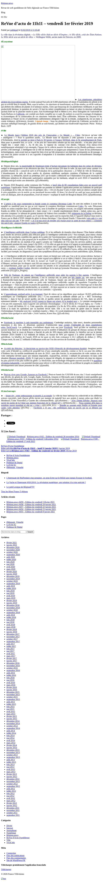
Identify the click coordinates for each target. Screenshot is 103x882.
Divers (9, 826)
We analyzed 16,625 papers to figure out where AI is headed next (48, 301)
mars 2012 (10, 801)
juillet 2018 (11, 617)
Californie (20, 114)
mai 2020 (10, 564)
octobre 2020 (12, 552)
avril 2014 (10, 740)
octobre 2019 (12, 581)
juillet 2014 (11, 733)
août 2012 (10, 789)
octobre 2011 (11, 813)
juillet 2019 (11, 588)
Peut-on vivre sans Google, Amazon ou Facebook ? (26, 374)
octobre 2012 (12, 784)
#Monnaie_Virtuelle (14, 467)
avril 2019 (10, 596)
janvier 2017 (11, 661)
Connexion (11, 853)
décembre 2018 (12, 605)
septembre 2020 (13, 555)
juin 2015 (10, 706)
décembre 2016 (12, 663)
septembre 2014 (13, 728)
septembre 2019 (13, 583)
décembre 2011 (12, 808)
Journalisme (11, 830)
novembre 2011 (13, 810)
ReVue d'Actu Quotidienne (12, 446)
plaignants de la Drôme (82, 213)
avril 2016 (10, 682)
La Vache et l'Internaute (46, 482)
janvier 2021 (11, 545)
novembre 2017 (13, 637)
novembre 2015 (13, 694)
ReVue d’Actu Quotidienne (18, 455)
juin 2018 (10, 620)
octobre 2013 (12, 755)
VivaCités (10, 460)
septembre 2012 (13, 786)
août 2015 (10, 702)
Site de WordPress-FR (15, 860)
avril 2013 (10, 769)
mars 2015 (10, 714)
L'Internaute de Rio (49, 478)
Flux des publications (15, 855)
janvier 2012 (11, 805)
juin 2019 (10, 591)
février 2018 (11, 629)
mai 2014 (10, 738)
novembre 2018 (13, 608)
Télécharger (6, 869)
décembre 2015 (12, 692)
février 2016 (11, 687)
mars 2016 (10, 685)
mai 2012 (10, 796)
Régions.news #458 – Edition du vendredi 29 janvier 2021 (31, 504)
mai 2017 (10, 651)
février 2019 (11, 600)
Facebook (68, 327)
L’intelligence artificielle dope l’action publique (24, 232)
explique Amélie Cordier (19, 268)
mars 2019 (10, 598)
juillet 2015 (11, 704)
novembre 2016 (13, 665)
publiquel (14, 30)
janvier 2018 (11, 632)
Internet (9, 828)
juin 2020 (10, 562)
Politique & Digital (14, 462)
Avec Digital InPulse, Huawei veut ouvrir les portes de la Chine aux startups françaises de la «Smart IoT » (51, 401)
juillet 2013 (11, 762)
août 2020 (10, 557)
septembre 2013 (13, 757)
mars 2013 (10, 772)
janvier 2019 (11, 603)
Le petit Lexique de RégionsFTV (20, 487)
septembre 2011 (13, 815)
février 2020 (11, 571)
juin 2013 (10, 764)
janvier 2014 (11, 748)
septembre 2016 (13, 670)
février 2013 (11, 774)
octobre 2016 (12, 668)
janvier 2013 (11, 776)
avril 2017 (10, 653)
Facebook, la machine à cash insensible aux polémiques (28, 322)
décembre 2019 (12, 576)
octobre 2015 (12, 697)
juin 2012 (10, 793)
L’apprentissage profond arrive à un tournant (23, 294)
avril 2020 (10, 567)
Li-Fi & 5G (11, 465)
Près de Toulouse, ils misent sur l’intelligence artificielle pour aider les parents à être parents (46, 275)
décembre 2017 (12, 634)
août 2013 (10, 760)
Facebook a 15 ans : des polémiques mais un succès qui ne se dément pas (68, 408)
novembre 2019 (13, 579)
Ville (8, 840)
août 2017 (10, 644)
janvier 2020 (11, 574)
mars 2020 (10, 569)
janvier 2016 (11, 690)
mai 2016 (10, 680)
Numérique (11, 833)
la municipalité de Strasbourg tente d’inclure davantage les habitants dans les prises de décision (60, 166)
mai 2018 (10, 622)
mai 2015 (10, 709)
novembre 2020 (13, 550)
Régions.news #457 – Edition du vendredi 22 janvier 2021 (31, 507)
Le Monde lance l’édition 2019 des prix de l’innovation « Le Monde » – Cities (42, 135)
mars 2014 (10, 743)
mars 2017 (10, 656)
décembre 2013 (12, 750)
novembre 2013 (13, 752)
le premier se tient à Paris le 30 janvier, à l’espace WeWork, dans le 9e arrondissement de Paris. (60, 140)
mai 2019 (10, 593)
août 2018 (10, 615)
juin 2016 (10, 678)
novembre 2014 (13, 723)
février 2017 (11, 658)
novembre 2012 (13, 781)
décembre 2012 (12, 779)
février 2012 (11, 803)
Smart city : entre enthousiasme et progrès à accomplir (29, 396)
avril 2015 (10, 711)
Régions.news (7, 3)
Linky (80, 206)
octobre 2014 (12, 726)
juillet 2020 (11, 559)
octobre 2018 (12, 610)
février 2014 (11, 745)
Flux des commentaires (16, 858)
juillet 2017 (11, 646)
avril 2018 (10, 624)
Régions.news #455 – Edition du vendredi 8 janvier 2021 (30, 512)
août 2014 (10, 731)
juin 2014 (10, 735)
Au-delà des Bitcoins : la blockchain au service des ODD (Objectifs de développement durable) (45, 348)
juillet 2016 (11, 675)
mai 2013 (10, 767)
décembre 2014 (12, 721)
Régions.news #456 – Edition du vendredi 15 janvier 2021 (31, 509)
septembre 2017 (13, 641)
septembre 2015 (13, 699)
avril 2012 (10, 798)
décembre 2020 (12, 547)
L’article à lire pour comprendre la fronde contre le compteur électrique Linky (38, 204)
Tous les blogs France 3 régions (14, 491)
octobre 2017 (12, 639)
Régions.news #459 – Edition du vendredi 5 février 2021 (30, 502)
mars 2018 (10, 627)
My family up (78, 277)
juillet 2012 (11, 791)
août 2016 (10, 673)
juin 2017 (10, 649)
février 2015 (11, 716)
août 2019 (10, 586)
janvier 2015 (11, 719)
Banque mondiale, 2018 (20, 358)
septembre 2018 (13, 612)
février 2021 (11, 542)
